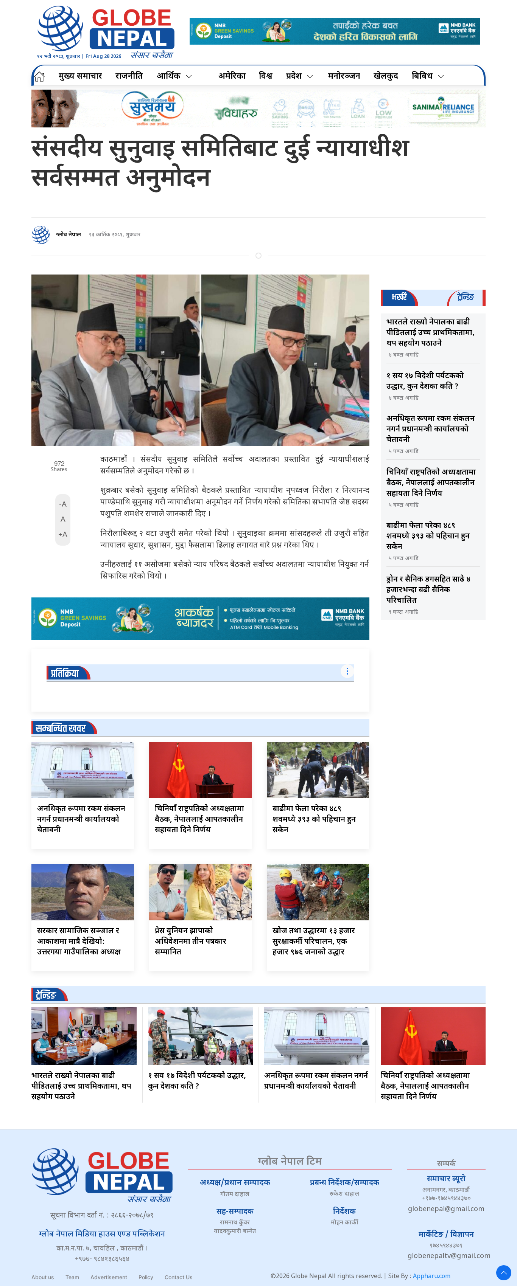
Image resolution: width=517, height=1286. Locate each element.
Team (72, 1277)
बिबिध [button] (422, 76)
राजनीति (129, 76)
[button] (503, 1272)
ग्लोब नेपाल (68, 235)
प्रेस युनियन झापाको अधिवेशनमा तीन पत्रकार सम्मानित (190, 941)
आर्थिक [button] (169, 76)
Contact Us (179, 1277)
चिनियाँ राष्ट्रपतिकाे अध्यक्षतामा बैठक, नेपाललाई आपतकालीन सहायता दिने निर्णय (199, 819)
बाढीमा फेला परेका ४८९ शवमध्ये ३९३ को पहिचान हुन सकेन (314, 819)
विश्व (266, 76)
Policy (146, 1277)
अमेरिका (232, 76)
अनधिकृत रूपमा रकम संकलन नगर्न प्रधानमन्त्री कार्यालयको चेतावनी (81, 819)
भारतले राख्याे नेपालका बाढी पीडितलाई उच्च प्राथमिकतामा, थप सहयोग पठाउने (430, 333)
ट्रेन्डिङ (46, 996)
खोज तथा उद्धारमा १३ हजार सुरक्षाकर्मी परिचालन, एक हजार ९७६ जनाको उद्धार (314, 941)
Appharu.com (431, 1277)
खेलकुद (386, 76)
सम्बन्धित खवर (61, 729)
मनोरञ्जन (344, 76)
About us (42, 1277)
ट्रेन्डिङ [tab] (466, 297)
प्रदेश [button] (294, 76)
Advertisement (108, 1277)
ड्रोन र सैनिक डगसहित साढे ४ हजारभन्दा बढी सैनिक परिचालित (428, 590)
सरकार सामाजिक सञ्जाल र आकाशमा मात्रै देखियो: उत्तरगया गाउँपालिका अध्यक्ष (78, 941)
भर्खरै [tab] (398, 297)
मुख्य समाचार (80, 76)
